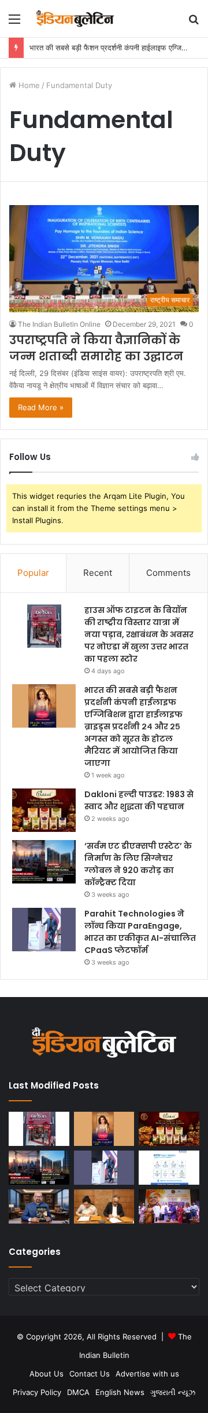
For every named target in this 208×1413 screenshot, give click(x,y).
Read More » (41, 407)
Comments (168, 572)
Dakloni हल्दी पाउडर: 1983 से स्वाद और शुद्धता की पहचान (139, 800)
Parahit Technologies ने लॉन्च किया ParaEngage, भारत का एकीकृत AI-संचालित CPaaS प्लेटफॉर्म (140, 932)
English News (119, 1392)
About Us (46, 1373)
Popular (33, 572)
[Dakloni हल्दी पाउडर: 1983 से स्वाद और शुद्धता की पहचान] (44, 810)
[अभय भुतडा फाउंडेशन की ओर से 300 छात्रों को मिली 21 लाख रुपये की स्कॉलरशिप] (169, 1206)
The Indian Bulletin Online (59, 324)
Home (28, 85)
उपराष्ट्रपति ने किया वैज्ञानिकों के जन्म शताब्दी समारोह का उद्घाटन (96, 348)
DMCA (78, 1392)
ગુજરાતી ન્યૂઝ (172, 1392)
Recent (97, 572)
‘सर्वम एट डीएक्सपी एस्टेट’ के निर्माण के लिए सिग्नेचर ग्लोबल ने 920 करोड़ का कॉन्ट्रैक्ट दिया (138, 864)
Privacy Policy (37, 1392)
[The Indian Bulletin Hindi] (75, 18)
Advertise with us (147, 1373)
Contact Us (89, 1373)
